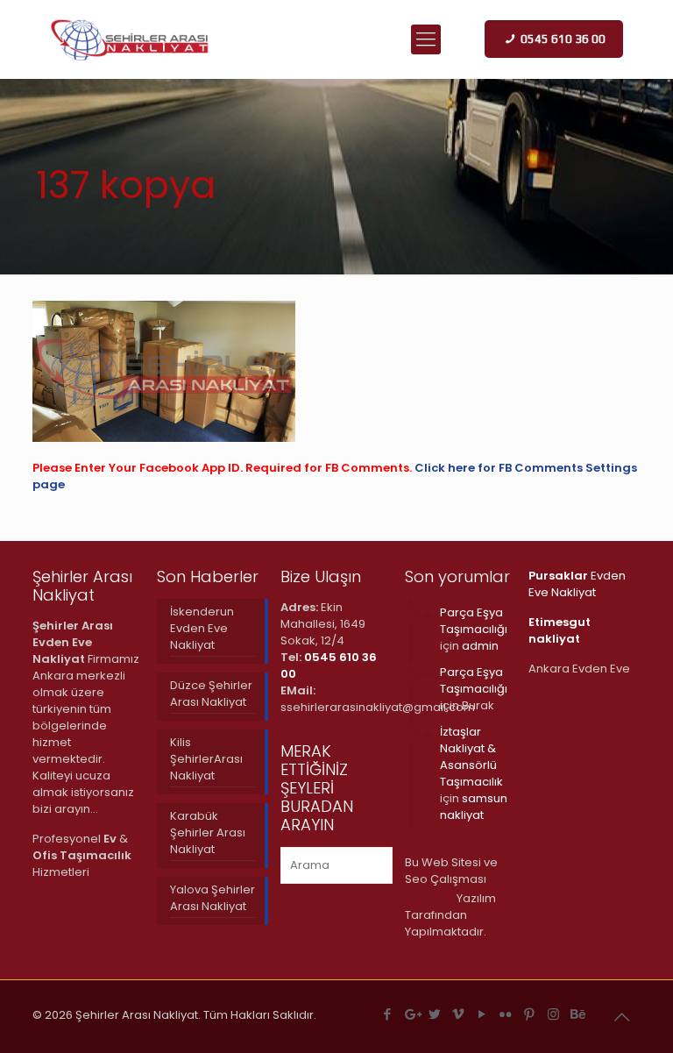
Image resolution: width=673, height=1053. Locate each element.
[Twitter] (435, 1014)
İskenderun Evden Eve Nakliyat (202, 628)
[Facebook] (388, 1014)
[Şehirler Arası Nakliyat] (130, 39)
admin (480, 645)
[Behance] (577, 1014)
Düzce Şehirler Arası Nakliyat (211, 693)
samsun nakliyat (473, 806)
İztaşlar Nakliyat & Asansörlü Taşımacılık (471, 756)
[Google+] (411, 1014)
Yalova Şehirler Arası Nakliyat (212, 897)
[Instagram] (553, 1014)
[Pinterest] (530, 1014)
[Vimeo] (459, 1014)
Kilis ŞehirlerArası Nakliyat (206, 759)
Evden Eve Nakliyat (577, 584)
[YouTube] (482, 1014)
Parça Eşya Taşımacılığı (473, 620)
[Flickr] (506, 1014)
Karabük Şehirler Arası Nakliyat (207, 832)
